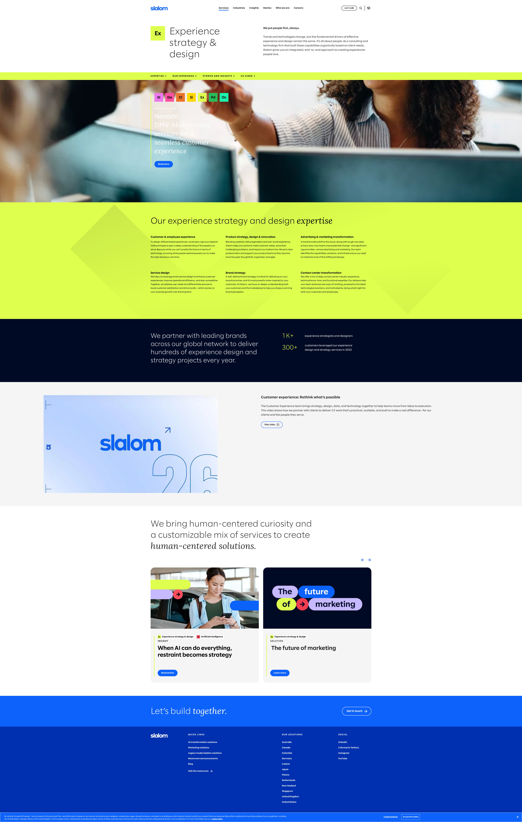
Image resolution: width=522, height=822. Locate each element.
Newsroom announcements (203, 759)
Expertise (158, 76)
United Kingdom (290, 797)
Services (224, 8)
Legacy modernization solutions (205, 753)
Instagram (343, 753)
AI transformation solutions (202, 742)
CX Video (247, 76)
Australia (287, 742)
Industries (239, 8)
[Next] (369, 560)
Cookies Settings (391, 817)
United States (289, 802)
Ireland (286, 764)
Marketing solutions (198, 748)
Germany (287, 759)
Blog (190, 764)
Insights (254, 8)
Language (368, 8)
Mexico (285, 775)
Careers (298, 8)
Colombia (287, 753)
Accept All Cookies (410, 817)
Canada (286, 748)
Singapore (287, 791)
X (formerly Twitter (348, 748)
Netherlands (288, 780)
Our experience (184, 76)
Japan (285, 769)
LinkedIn (342, 742)
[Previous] (363, 560)
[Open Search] (360, 8)
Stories (267, 8)
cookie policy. (217, 819)
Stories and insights (218, 76)
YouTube (342, 759)
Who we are (283, 8)
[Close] (518, 817)
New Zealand (289, 786)
